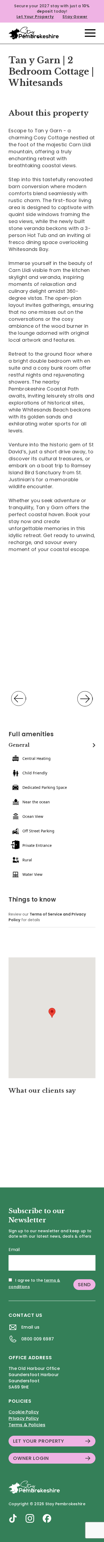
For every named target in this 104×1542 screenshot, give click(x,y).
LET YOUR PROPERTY (38, 1441)
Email (14, 1249)
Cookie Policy (24, 1412)
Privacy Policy (24, 1418)
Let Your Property (35, 16)
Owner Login (31, 1458)
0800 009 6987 (37, 1339)
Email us (30, 1327)
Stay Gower (74, 16)
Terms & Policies (27, 1425)
